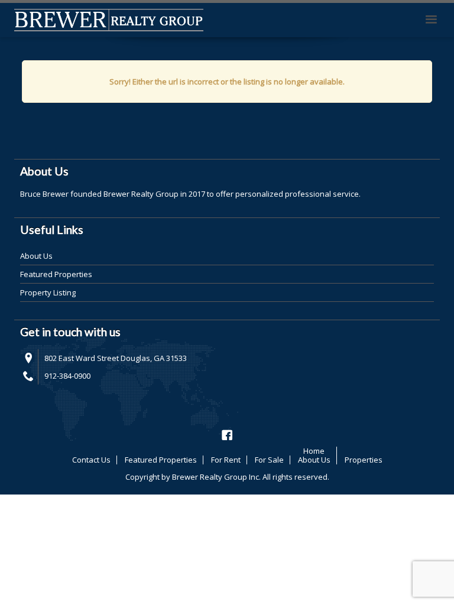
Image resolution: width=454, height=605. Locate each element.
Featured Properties (56, 274)
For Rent (226, 459)
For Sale (269, 459)
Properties (363, 459)
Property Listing (48, 292)
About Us (36, 256)
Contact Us (91, 459)
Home (314, 450)
